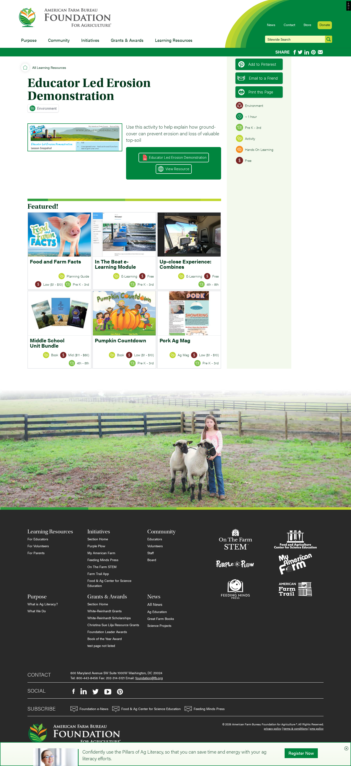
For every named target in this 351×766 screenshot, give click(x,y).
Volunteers (155, 545)
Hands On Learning (259, 149)
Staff (150, 552)
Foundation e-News (94, 708)
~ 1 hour (251, 116)
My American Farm (101, 552)
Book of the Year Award (104, 638)
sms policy (317, 728)
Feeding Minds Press (102, 559)
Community (59, 40)
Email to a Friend (263, 78)
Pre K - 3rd (253, 127)
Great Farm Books (160, 618)
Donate (324, 24)
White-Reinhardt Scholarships (109, 617)
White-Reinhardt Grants (104, 610)
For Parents (36, 552)
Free (248, 160)
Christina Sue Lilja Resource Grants (113, 624)
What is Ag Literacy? (42, 604)
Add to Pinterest (262, 64)
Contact (289, 24)
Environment (47, 108)
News (271, 24)
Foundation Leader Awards (107, 631)
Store (307, 24)
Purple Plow (96, 545)
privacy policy (272, 728)
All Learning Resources (49, 67)
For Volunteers (38, 545)
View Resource (177, 169)
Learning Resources (173, 40)
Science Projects (159, 625)
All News (154, 604)
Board (151, 559)
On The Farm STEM (102, 566)
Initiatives (90, 40)
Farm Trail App (98, 573)
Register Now (301, 753)
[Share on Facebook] (294, 52)
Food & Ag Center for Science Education (109, 583)
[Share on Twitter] (300, 52)
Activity (250, 138)
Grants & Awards (127, 40)
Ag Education (157, 611)
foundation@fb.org (149, 677)
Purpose (29, 40)
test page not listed (101, 645)
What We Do (36, 610)
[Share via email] (321, 52)
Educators (154, 538)
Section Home (97, 538)
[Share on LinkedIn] (306, 52)
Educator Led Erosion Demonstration (178, 157)
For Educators (37, 538)
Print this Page (260, 92)
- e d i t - (348, 6)
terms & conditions (295, 728)
